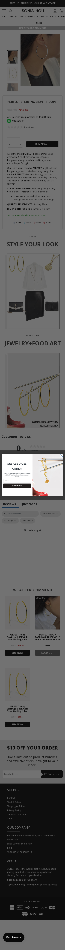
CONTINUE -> (17, 486)
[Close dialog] (61, 455)
